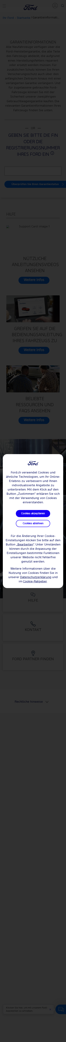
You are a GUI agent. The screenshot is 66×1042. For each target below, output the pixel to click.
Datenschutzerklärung (35, 577)
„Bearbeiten (24, 544)
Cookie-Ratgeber (35, 581)
